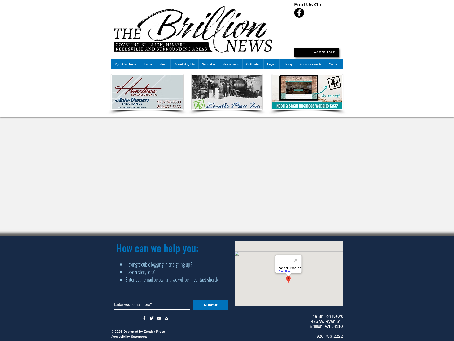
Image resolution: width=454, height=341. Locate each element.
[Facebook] (299, 13)
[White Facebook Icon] (144, 318)
